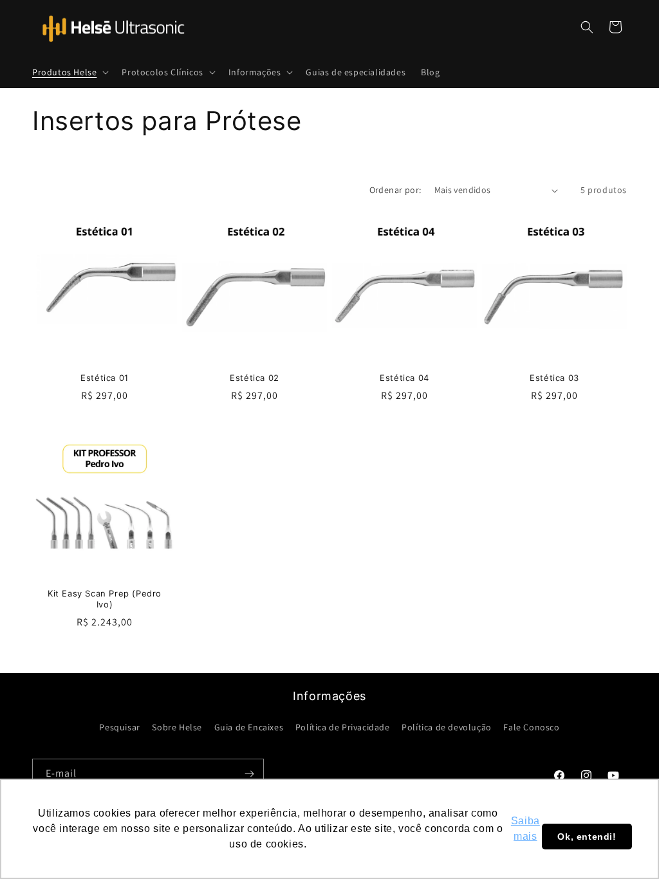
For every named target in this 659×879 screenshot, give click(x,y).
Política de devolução (447, 727)
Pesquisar (119, 727)
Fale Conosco (531, 727)
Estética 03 (554, 378)
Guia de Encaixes (249, 727)
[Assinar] (249, 774)
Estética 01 (104, 378)
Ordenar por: (395, 190)
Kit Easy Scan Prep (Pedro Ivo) (105, 598)
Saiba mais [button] (525, 828)
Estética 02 (254, 378)
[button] (69, 72)
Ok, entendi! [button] (586, 836)
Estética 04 (404, 378)
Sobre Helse (177, 727)
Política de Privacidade (342, 727)
